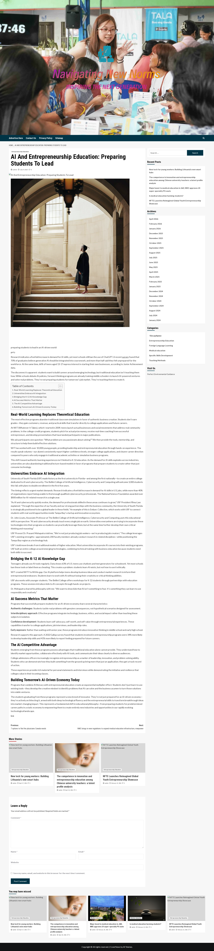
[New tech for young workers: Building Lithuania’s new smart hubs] (31, 758)
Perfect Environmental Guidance (161, 374)
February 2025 (155, 282)
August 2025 (154, 253)
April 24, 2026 (69, 790)
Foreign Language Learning (161, 345)
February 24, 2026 (103, 930)
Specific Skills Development (161, 355)
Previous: (28, 727)
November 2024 (156, 296)
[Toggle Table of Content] (59, 386)
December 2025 (156, 233)
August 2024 (154, 310)
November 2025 (156, 238)
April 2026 (153, 219)
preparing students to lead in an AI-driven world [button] (34, 347)
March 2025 (154, 277)
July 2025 (153, 257)
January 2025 (155, 286)
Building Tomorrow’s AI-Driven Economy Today (35, 407)
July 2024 (153, 315)
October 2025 (155, 243)
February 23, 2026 (143, 927)
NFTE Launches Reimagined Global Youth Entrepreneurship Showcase (175, 202)
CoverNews (115, 947)
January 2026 (155, 228)
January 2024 (155, 320)
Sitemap (59, 138)
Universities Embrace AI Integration (30, 393)
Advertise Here (16, 138)
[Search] (203, 138)
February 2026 (155, 224)
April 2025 (153, 272)
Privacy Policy (45, 138)
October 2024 (155, 301)
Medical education (157, 350)
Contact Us (31, 138)
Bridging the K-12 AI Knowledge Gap (30, 397)
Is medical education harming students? (166, 196)
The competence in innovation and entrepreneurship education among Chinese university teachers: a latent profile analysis (176, 180)
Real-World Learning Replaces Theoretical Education (38, 390)
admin (15, 170)
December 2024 (156, 291)
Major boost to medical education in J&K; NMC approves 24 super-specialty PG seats (174, 189)
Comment (16, 818)
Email (81, 851)
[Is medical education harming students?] (147, 908)
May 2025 (153, 267)
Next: (110, 727)
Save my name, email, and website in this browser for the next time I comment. (49, 873)
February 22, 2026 (116, 783)
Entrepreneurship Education (20, 152)
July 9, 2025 (24, 170)
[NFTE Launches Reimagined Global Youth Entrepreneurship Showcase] (123, 758)
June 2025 (153, 262)
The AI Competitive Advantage (28, 403)
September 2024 (156, 306)
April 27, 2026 (23, 783)
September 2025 (156, 248)
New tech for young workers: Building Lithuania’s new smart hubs (175, 171)
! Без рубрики (155, 336)
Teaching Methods (157, 360)
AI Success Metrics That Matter (28, 400)
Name (14, 851)
